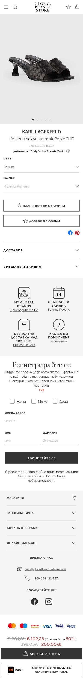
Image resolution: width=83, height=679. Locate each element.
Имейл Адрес (15, 413)
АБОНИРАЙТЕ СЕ (41, 458)
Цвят (7, 158)
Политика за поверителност (46, 478)
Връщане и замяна (22, 266)
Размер (9, 177)
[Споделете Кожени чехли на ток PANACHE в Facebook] (70, 234)
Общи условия (29, 476)
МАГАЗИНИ (15, 498)
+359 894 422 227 (45, 578)
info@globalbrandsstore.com (45, 569)
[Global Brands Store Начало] (42, 6)
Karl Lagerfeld (41, 131)
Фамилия (50, 433)
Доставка (13, 250)
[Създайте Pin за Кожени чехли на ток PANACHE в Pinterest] (77, 234)
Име (8, 433)
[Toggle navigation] (6, 7)
